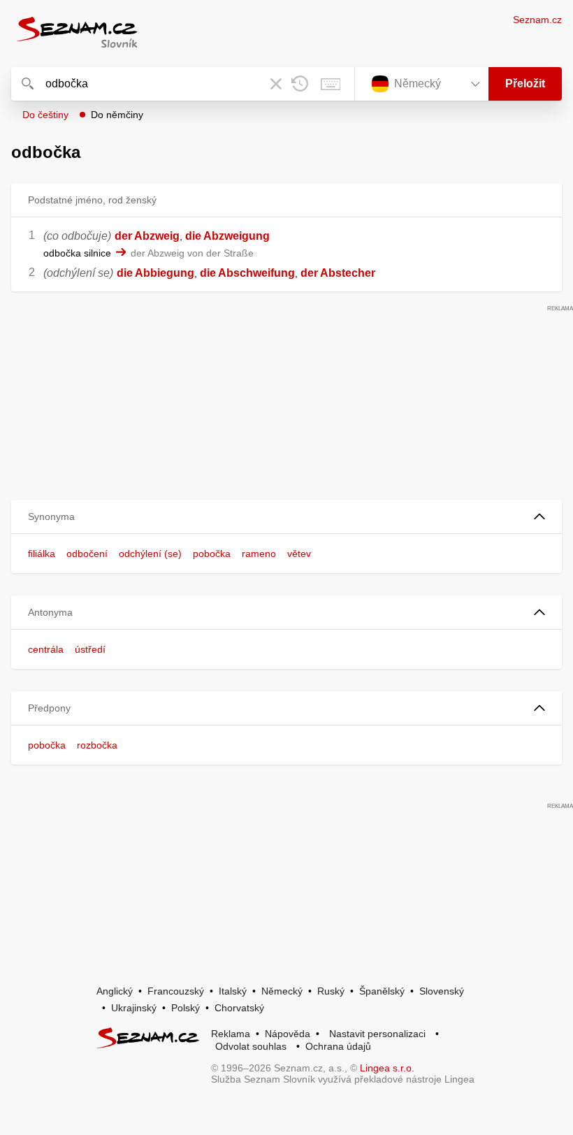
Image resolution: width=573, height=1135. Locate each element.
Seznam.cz (537, 19)
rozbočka (97, 745)
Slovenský (441, 991)
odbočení (87, 553)
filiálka (41, 553)
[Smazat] (276, 84)
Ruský (330, 991)
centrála (46, 649)
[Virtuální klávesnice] (330, 84)
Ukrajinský (134, 1007)
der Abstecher (337, 273)
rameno (259, 553)
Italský (233, 991)
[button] (286, 517)
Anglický (114, 991)
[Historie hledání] (299, 84)
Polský (185, 1007)
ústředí (90, 649)
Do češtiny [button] (45, 114)
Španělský (382, 991)
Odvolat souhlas (250, 1046)
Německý (282, 991)
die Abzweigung (227, 236)
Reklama (230, 1033)
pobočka (212, 553)
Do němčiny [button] (117, 114)
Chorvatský (239, 1007)
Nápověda (287, 1033)
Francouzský (175, 991)
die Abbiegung (155, 273)
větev (299, 553)
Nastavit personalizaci (377, 1033)
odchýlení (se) (150, 553)
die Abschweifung (247, 273)
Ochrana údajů (338, 1046)
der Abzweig (147, 236)
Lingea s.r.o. (387, 1067)
